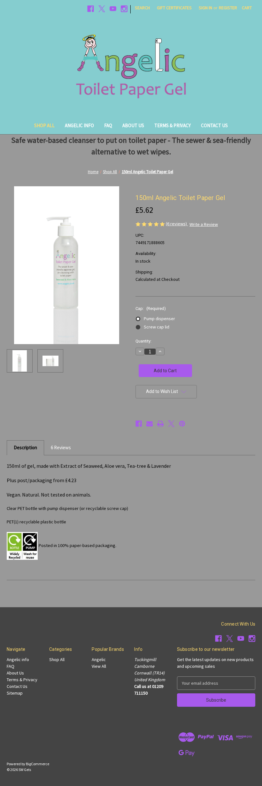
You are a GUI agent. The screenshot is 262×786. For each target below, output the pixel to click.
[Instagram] (124, 8)
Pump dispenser (159, 318)
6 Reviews (61, 447)
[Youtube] (113, 8)
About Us (133, 125)
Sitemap (15, 693)
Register (228, 8)
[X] (101, 8)
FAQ (108, 125)
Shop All (44, 125)
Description (25, 447)
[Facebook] (90, 8)
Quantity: (143, 341)
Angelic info (79, 125)
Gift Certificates (174, 8)
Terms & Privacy (172, 125)
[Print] (160, 423)
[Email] (149, 423)
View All (99, 666)
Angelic (99, 659)
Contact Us (214, 125)
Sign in (205, 8)
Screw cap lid (156, 327)
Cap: (150, 308)
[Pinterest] (182, 423)
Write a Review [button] (203, 224)
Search (142, 8)
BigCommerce (37, 763)
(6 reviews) (177, 224)
